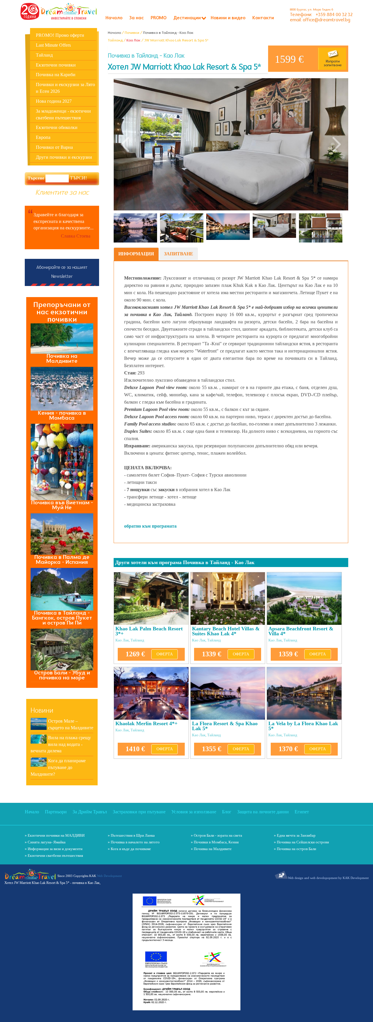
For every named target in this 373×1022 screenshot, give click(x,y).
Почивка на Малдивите (62, 358)
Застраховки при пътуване (139, 811)
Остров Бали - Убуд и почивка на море (62, 675)
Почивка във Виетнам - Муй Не (62, 505)
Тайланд (44, 55)
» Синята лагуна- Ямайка (45, 842)
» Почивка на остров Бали (295, 849)
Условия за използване (193, 811)
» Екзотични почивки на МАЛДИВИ (55, 835)
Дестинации (187, 18)
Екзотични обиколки (57, 127)
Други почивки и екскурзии (64, 157)
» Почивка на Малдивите (211, 849)
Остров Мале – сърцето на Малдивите (70, 724)
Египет (302, 811)
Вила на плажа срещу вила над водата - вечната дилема (61, 744)
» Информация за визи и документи (53, 849)
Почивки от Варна (54, 147)
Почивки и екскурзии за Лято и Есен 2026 (65, 88)
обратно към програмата (150, 526)
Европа (43, 137)
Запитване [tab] (178, 253)
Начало (113, 18)
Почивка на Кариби (55, 74)
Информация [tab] (136, 253)
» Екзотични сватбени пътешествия (54, 855)
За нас (136, 18)
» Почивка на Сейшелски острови (301, 842)
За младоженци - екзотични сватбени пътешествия (63, 114)
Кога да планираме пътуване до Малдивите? (58, 767)
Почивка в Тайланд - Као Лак (168, 32)
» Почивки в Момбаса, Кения (215, 842)
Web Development (109, 876)
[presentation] (125, 144)
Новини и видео (228, 18)
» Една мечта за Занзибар (295, 835)
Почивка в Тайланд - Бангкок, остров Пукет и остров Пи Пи (62, 618)
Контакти (263, 18)
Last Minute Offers (53, 45)
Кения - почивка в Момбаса (62, 415)
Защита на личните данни (263, 811)
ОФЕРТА (164, 654)
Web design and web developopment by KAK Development (328, 878)
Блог (226, 811)
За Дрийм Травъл (90, 811)
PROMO (158, 18)
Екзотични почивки (56, 64)
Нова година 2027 (54, 101)
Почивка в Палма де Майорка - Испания (61, 559)
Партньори (56, 811)
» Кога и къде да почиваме (129, 849)
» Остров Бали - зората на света (216, 835)
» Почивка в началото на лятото (134, 842)
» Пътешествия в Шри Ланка (131, 835)
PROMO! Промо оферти (60, 35)
